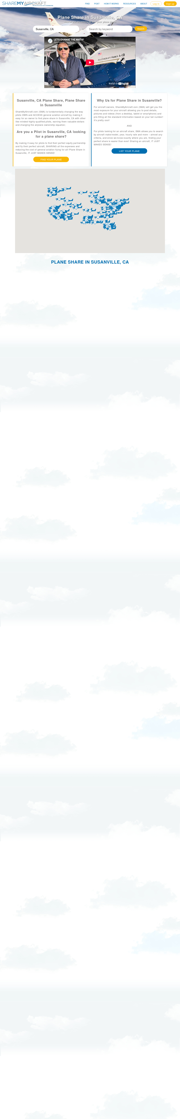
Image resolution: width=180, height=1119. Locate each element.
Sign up (170, 3)
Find (87, 3)
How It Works (111, 3)
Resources (129, 3)
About (143, 3)
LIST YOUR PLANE (129, 151)
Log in (156, 3)
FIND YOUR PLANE (51, 159)
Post (97, 3)
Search (140, 28)
